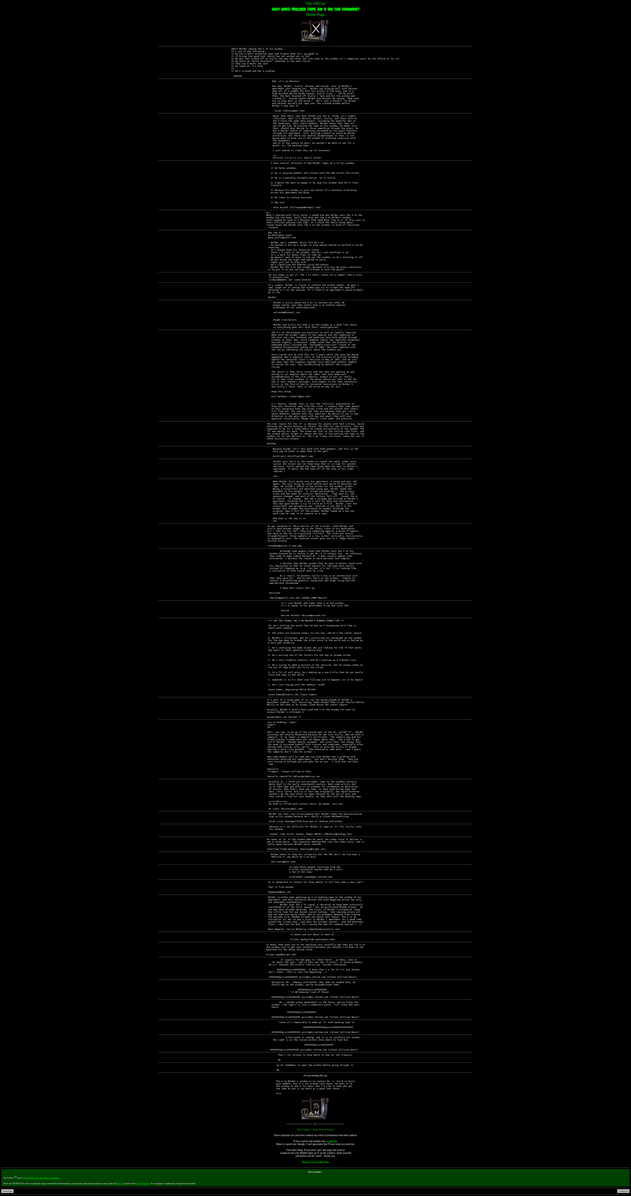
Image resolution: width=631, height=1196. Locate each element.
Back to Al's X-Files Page (315, 1161)
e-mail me (332, 1141)
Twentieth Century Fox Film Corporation (41, 1178)
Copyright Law (143, 1183)
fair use (120, 1183)
